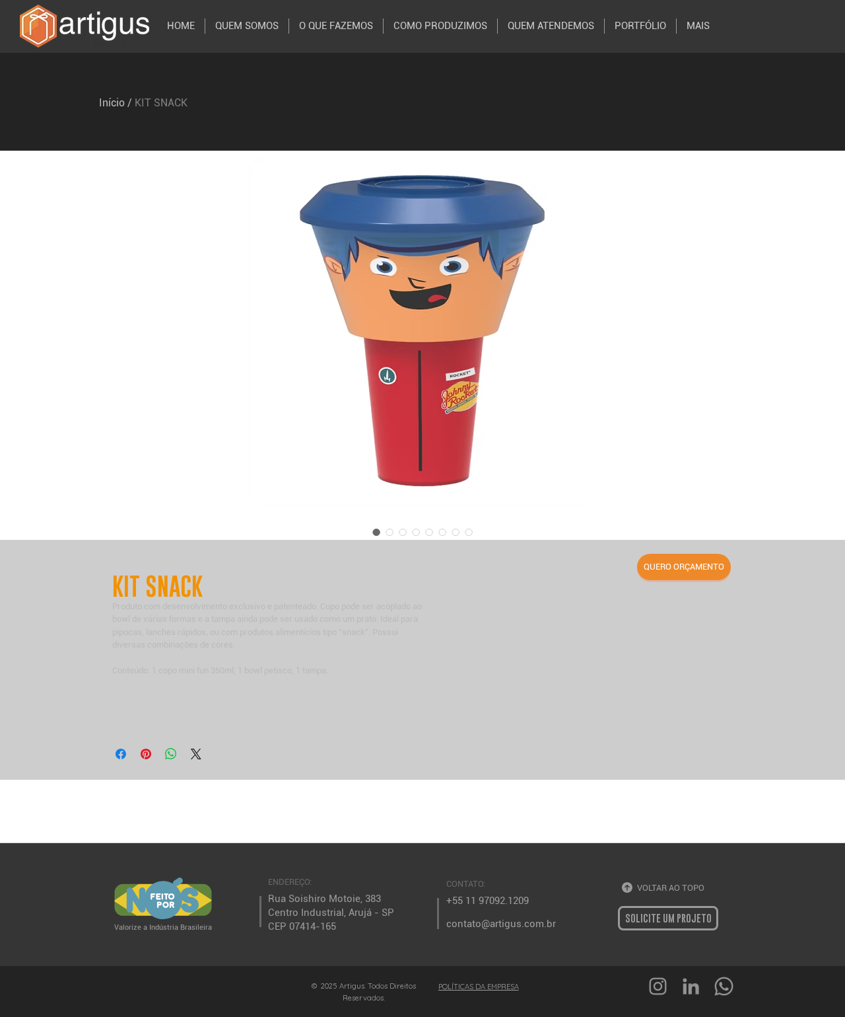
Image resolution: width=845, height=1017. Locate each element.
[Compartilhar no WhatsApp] (171, 754)
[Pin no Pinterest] (146, 754)
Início (112, 102)
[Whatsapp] (723, 986)
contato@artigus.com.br (501, 924)
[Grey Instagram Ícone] (657, 986)
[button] (684, 567)
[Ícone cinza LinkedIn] (690, 986)
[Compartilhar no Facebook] (121, 754)
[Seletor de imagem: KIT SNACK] (376, 532)
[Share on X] (196, 754)
